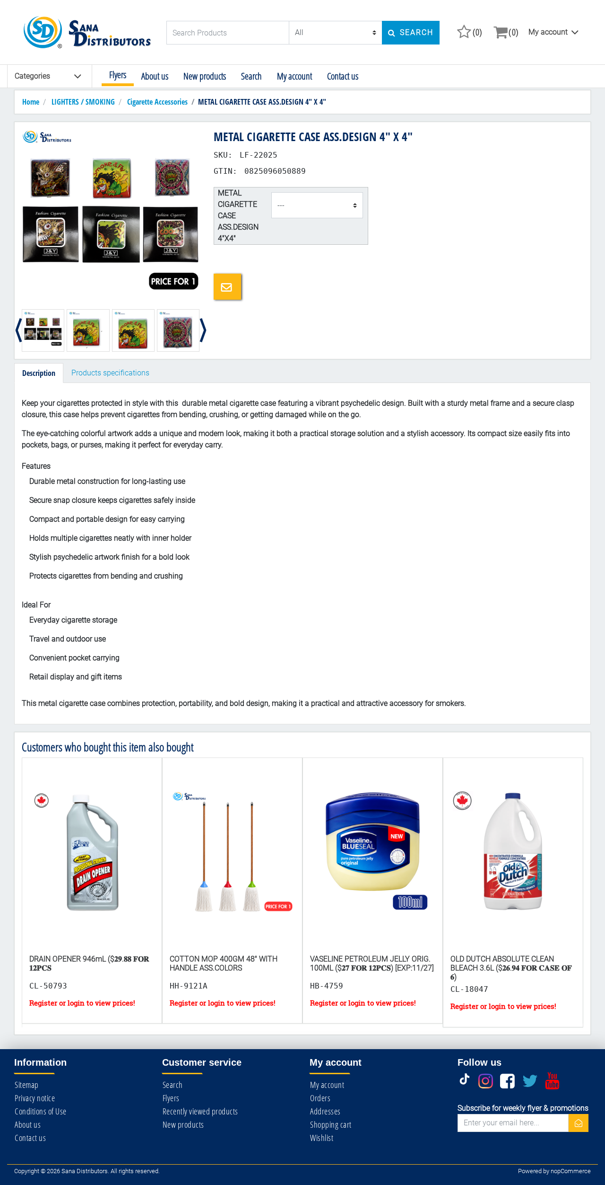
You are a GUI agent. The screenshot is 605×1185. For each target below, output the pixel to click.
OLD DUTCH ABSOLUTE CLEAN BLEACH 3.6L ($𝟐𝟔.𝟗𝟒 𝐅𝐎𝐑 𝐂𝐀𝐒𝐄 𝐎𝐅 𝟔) (511, 967)
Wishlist (321, 1137)
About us (154, 76)
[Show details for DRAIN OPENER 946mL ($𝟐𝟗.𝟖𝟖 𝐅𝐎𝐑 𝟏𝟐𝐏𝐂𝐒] (92, 864)
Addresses (325, 1111)
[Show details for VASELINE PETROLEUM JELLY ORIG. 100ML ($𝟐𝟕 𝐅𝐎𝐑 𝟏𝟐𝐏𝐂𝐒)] (372, 864)
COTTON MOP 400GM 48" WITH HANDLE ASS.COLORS (223, 963)
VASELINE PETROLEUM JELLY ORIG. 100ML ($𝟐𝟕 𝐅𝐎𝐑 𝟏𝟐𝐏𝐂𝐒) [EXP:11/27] (372, 963)
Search (251, 76)
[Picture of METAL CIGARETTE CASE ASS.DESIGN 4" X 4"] (110, 217)
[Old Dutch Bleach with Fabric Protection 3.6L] (513, 864)
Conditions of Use (41, 1111)
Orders (320, 1098)
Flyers (117, 74)
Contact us (342, 76)
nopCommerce (571, 1171)
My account (548, 31)
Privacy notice (35, 1098)
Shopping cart (331, 1124)
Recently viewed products (200, 1111)
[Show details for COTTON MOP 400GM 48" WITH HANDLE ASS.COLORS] (232, 864)
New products (204, 76)
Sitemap (27, 1084)
